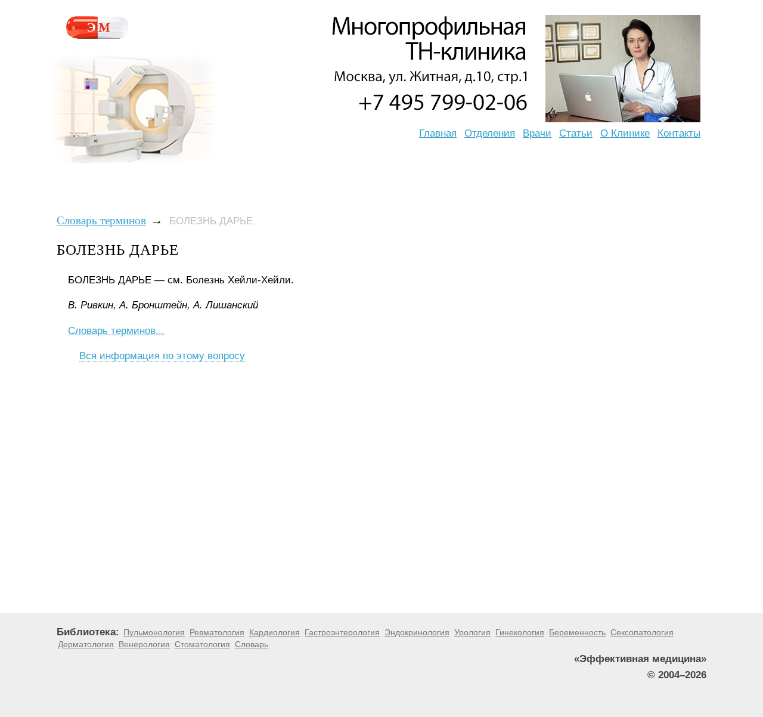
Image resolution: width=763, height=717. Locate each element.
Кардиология (274, 632)
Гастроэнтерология (342, 632)
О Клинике (625, 133)
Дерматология (86, 644)
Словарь (251, 644)
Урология (472, 632)
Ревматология (217, 632)
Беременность (577, 632)
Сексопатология (642, 632)
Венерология (144, 644)
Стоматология (202, 644)
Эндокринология (416, 632)
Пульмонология (154, 632)
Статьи (576, 133)
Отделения (489, 133)
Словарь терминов (101, 220)
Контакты (678, 133)
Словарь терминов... (116, 330)
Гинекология (519, 632)
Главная (438, 133)
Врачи (537, 133)
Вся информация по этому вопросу (162, 355)
